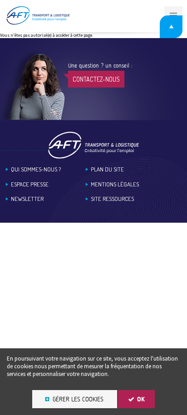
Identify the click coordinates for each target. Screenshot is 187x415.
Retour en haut (171, 26)
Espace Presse (30, 184)
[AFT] (38, 23)
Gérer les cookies (78, 399)
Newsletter (27, 198)
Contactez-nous (96, 79)
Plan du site (107, 169)
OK (141, 399)
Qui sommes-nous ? (36, 169)
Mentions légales (115, 184)
